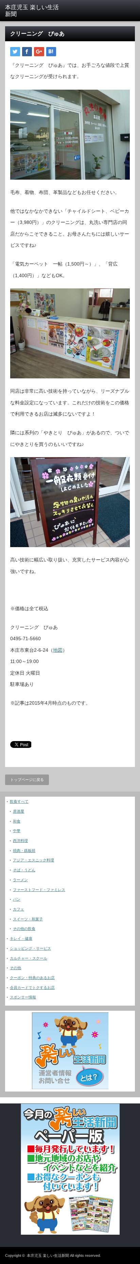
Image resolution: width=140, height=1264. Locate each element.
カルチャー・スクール (28, 958)
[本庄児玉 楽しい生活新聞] (33, 11)
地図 (58, 650)
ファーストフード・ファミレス (39, 890)
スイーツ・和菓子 (28, 919)
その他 (15, 968)
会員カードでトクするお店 (32, 987)
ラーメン (20, 880)
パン (16, 899)
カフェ (18, 909)
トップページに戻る (27, 780)
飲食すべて (19, 801)
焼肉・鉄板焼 (24, 850)
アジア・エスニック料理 (33, 860)
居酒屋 (18, 811)
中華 (16, 831)
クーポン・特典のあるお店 (32, 978)
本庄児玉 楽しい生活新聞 (48, 1255)
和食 (16, 821)
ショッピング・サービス (30, 948)
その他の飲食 (24, 929)
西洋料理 (20, 841)
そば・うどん (24, 870)
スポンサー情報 (23, 997)
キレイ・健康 (21, 938)
